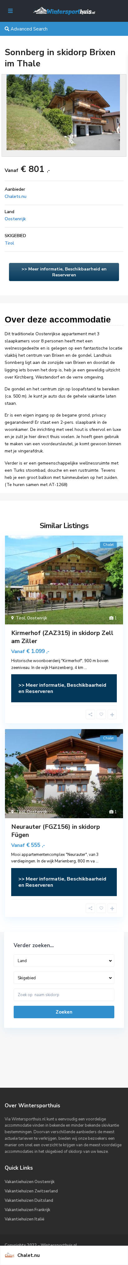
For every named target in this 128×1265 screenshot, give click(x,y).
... (85, 668)
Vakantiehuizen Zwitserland (31, 1191)
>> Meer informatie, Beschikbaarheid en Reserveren (64, 272)
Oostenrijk (15, 219)
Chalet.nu (28, 1255)
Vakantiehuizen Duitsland (29, 1200)
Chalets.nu (15, 196)
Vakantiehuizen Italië (24, 1219)
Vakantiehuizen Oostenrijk (30, 1182)
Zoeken (64, 1012)
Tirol (9, 243)
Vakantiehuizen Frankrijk (27, 1210)
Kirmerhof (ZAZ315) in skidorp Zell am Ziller (62, 637)
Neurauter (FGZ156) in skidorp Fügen (55, 831)
